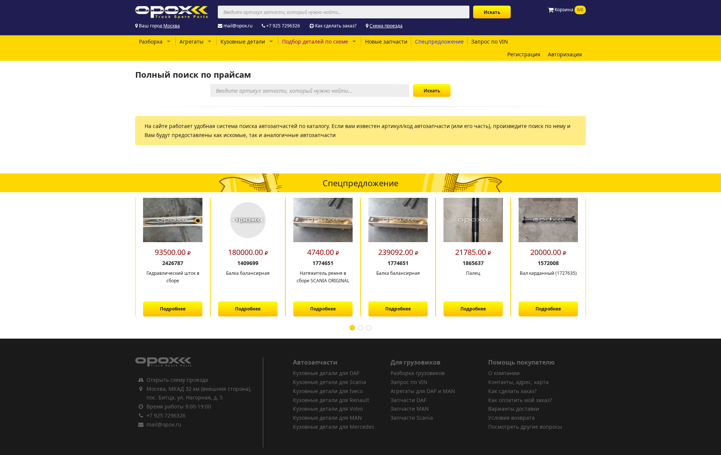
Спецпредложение (439, 41)
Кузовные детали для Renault (331, 400)
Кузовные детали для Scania (329, 382)
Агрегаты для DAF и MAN (423, 391)
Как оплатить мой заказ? (520, 400)
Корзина (568, 9)
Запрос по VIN (489, 41)
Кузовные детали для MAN (327, 417)
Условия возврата (511, 417)
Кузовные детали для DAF (326, 373)
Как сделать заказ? (335, 26)
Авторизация (565, 54)
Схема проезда (386, 26)
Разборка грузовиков (418, 373)
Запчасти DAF (408, 400)
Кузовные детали (242, 41)
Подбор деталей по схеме (315, 41)
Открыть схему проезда (177, 379)
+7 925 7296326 (283, 26)
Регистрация (523, 54)
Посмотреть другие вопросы (525, 426)
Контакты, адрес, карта (518, 382)
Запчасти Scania (412, 417)
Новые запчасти (386, 41)
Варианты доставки (513, 408)
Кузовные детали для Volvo (328, 408)
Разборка (151, 41)
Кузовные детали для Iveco (328, 391)
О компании (504, 373)
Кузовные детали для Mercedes (333, 426)
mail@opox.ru (237, 26)
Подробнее (173, 309)
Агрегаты (191, 41)
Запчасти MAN (410, 408)
